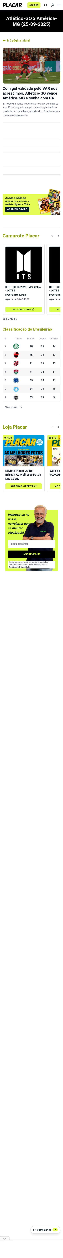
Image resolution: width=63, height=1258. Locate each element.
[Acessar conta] (53, 5)
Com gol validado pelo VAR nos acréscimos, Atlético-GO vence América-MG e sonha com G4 (30, 93)
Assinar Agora (17, 209)
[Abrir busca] (45, 5)
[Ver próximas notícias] (57, 235)
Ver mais (8, 319)
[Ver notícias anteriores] (52, 235)
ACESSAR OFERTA (22, 309)
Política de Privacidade (19, 567)
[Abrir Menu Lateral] (58, 5)
